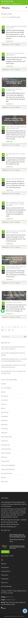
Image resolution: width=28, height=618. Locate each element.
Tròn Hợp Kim (4, 428)
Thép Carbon (4, 432)
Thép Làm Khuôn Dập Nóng (7, 469)
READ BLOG (5, 551)
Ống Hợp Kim (4, 420)
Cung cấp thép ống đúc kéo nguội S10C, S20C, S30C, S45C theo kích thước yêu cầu (17, 547)
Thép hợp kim (4, 416)
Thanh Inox (3, 404)
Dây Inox (3, 408)
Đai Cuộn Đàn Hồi (5, 445)
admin (7, 44)
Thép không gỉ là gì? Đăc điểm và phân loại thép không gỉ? (15, 267)
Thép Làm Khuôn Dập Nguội (8, 465)
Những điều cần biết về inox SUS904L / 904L (14, 90)
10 (9, 330)
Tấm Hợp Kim (4, 424)
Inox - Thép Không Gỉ (6, 388)
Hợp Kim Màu (4, 481)
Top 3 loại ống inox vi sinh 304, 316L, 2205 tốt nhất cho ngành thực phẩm (15, 203)
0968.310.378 (18, 3)
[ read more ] (9, 41)
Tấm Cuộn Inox (4, 396)
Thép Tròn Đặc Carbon (6, 436)
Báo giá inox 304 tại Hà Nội (14, 302)
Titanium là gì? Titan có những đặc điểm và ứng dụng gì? (16, 231)
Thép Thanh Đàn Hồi (6, 449)
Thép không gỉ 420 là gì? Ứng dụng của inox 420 (16, 27)
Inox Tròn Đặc (4, 400)
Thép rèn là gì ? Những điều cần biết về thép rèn (15, 54)
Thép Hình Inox (4, 412)
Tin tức (12, 44)
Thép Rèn (3, 477)
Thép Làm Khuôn (5, 461)
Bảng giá (13, 317)
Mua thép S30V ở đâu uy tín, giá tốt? (15, 154)
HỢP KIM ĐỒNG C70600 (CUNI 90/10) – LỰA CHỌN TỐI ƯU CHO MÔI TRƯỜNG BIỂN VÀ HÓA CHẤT (17, 536)
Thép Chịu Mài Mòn (6, 453)
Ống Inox (3, 392)
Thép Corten (4, 457)
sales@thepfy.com (7, 3)
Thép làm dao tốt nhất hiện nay (15, 179)
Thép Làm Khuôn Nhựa (6, 473)
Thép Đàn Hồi (4, 441)
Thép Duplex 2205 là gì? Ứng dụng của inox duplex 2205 (16, 127)
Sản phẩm (3, 383)
